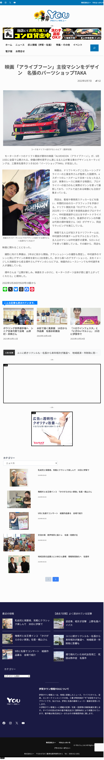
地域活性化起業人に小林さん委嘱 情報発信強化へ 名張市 (63, 556)
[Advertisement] (52, 383)
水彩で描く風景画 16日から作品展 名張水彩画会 (52, 329)
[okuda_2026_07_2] (52, 38)
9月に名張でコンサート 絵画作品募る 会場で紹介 (60, 513)
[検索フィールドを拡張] (94, 47)
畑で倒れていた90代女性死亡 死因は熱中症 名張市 (44, 352)
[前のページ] (48, 579)
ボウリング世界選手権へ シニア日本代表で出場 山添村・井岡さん (18, 331)
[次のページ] (56, 579)
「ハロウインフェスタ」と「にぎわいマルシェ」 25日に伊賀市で (85, 331)
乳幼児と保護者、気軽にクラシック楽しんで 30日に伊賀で (63, 470)
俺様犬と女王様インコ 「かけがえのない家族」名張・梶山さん (65, 492)
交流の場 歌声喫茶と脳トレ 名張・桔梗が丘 (58, 535)
